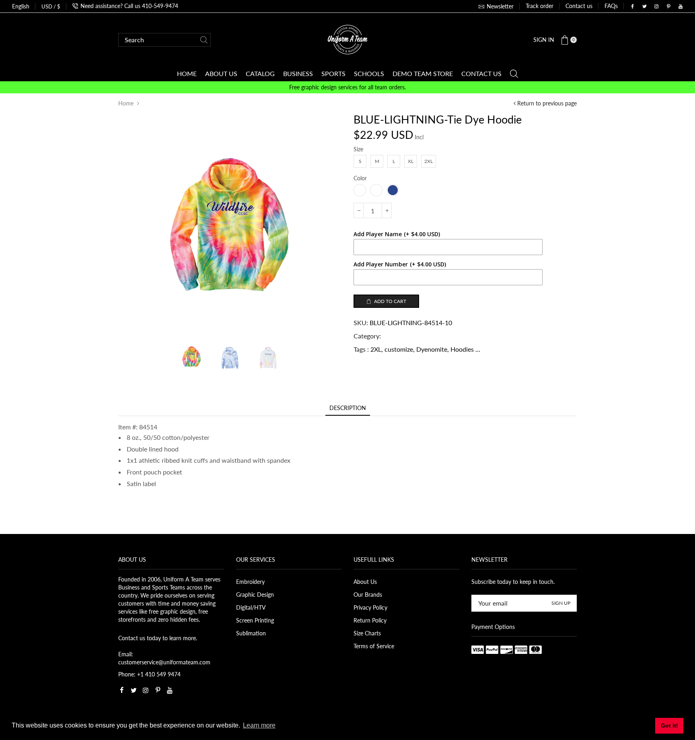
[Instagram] (656, 6)
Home (126, 103)
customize (399, 349)
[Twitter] (644, 6)
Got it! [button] (669, 725)
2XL (375, 349)
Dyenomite (431, 349)
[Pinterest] (668, 6)
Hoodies (462, 349)
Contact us (578, 5)
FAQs (611, 5)
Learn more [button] (259, 725)
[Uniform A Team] (347, 38)
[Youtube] (680, 6)
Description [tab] (347, 407)
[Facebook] (632, 6)
